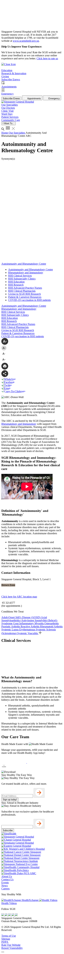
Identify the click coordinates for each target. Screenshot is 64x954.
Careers (5, 888)
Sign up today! (10, 799)
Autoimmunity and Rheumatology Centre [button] (23, 263)
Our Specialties (17, 132)
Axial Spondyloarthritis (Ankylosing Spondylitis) (24, 619)
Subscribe (8, 830)
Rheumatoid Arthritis (51, 626)
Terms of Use (8, 935)
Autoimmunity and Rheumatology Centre (30, 269)
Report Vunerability (12, 948)
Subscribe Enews (11, 98)
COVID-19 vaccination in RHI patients (29, 300)
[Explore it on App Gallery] (13, 768)
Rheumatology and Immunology (25, 272)
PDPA (4, 941)
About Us (6, 876)
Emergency (54, 98)
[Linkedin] (16, 915)
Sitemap (5, 938)
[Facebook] (3, 915)
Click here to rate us (47, 58)
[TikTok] (13, 915)
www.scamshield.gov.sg (26, 40)
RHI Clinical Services (20, 275)
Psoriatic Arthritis (11, 626)
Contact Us (7, 879)
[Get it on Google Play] (39, 762)
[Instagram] (10, 915)
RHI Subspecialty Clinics (21, 278)
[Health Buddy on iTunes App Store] (14, 762)
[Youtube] (6, 915)
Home (5, 132)
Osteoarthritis (51, 623)
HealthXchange (30, 900)
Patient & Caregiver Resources (24, 297)
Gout (16, 623)
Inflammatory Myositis (31, 623)
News (4, 885)
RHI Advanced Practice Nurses (25, 287)
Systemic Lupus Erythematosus (18, 629)
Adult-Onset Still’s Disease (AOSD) (21, 617)
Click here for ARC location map (19, 596)
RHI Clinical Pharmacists (21, 290)
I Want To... (8, 123)
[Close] (2, 951)
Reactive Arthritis (30, 626)
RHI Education (16, 281)
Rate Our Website (10, 944)
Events (5, 882)
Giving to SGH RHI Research (24, 293)
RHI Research (16, 284)
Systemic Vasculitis (28, 633)
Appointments (34, 98)
